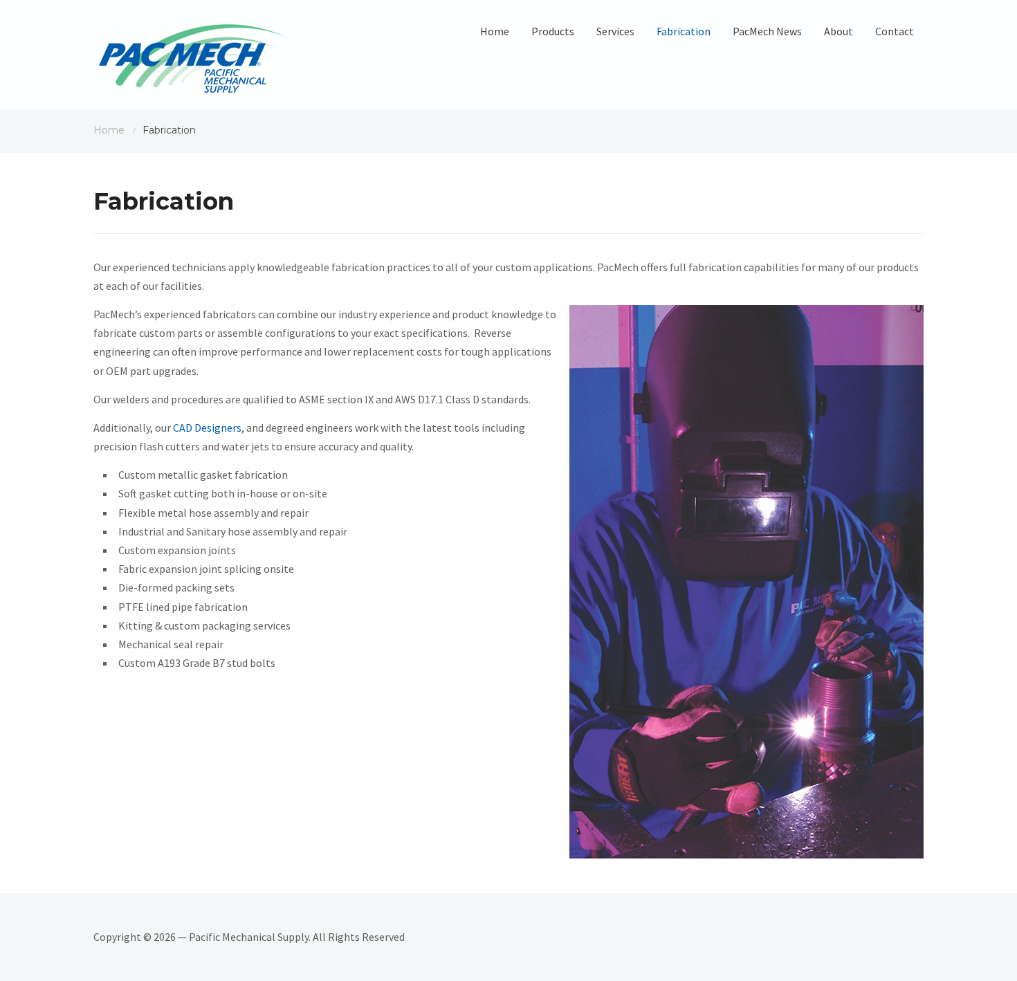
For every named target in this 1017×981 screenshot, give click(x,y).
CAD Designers (207, 427)
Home (494, 31)
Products (552, 31)
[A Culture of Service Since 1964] (194, 57)
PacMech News (767, 31)
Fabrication (684, 31)
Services (615, 31)
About (838, 31)
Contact (894, 31)
